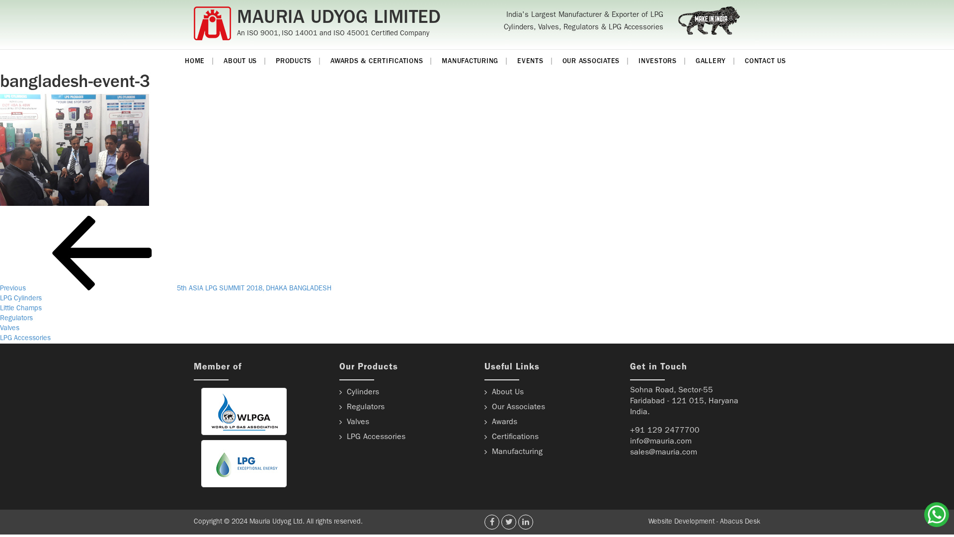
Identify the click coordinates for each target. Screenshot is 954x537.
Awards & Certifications (376, 61)
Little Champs (21, 308)
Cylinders (363, 393)
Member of (217, 367)
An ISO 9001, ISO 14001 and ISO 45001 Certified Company (333, 34)
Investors (657, 61)
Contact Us (765, 61)
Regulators (16, 318)
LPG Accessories (25, 338)
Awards (504, 423)
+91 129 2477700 (665, 431)
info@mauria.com (661, 442)
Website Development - (684, 522)
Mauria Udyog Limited (339, 19)
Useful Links (512, 367)
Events (530, 61)
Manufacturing (470, 61)
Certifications (515, 438)
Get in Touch (658, 367)
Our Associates (591, 61)
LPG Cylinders (21, 298)
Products (294, 61)
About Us (240, 61)
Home (195, 61)
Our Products (368, 367)
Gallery (711, 61)
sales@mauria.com (663, 453)
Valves (9, 328)
